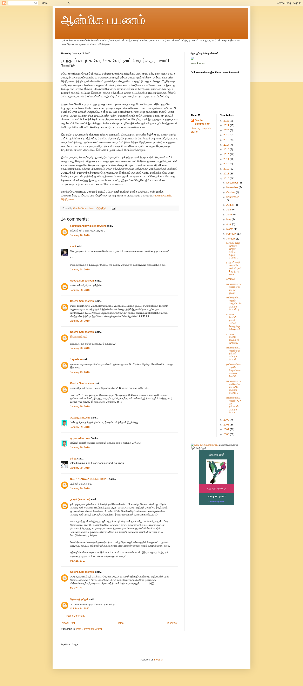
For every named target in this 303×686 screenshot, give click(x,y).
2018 (226, 140)
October (231, 192)
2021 (226, 125)
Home (120, 623)
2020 (226, 130)
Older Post (171, 623)
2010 (226, 178)
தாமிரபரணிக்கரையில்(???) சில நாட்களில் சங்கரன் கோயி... (234, 405)
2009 (226, 419)
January (231, 238)
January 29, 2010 (80, 372)
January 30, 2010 (80, 488)
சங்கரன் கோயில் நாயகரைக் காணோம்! (232, 338)
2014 (226, 159)
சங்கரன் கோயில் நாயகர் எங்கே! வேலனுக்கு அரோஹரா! (233, 322)
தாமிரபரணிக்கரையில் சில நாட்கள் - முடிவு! (233, 288)
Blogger (158, 659)
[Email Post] (113, 208)
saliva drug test (198, 63)
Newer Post (68, 623)
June (229, 214)
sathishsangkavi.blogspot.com (88, 225)
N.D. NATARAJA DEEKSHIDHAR (89, 479)
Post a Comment (75, 615)
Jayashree (76, 359)
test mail (230, 279)
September (232, 197)
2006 (226, 434)
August (230, 204)
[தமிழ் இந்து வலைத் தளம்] (205, 444)
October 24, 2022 (79, 608)
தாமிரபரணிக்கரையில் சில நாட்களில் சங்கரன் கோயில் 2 (233, 387)
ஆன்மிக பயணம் (103, 20)
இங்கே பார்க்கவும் (79, 336)
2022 (226, 120)
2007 (226, 429)
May (229, 219)
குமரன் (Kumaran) (80, 499)
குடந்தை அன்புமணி (80, 417)
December (232, 182)
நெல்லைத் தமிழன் (79, 599)
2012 (226, 168)
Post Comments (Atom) (89, 629)
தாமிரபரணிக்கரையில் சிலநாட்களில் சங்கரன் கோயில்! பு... (234, 303)
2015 (226, 154)
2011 (226, 173)
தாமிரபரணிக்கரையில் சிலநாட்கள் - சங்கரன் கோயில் (233, 370)
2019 (226, 135)
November (232, 187)
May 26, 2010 (77, 560)
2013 (226, 164)
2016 (226, 149)
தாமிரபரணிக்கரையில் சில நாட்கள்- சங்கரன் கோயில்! (233, 353)
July (228, 209)
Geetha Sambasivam (82, 280)
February (231, 233)
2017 (226, 144)
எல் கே (73, 458)
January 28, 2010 (80, 235)
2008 (226, 424)
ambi (73, 246)
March (230, 229)
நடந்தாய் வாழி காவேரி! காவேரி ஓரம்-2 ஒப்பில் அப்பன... (233, 250)
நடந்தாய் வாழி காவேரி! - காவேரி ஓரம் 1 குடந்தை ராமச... (233, 268)
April (229, 224)
